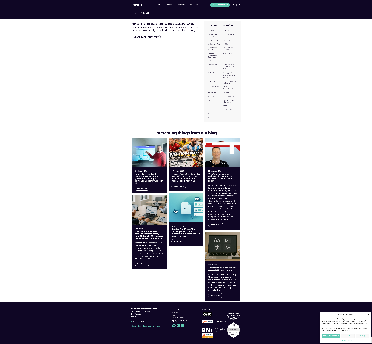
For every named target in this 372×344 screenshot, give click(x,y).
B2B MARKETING (229, 34)
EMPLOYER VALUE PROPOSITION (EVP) (230, 66)
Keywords (211, 81)
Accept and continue (331, 336)
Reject (347, 336)
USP (224, 114)
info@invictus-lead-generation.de (145, 326)
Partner (175, 312)
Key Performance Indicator (229, 82)
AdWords (211, 30)
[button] (368, 314)
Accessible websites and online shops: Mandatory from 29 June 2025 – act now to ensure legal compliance (149, 235)
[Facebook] (174, 325)
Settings (362, 336)
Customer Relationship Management (212, 55)
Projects (181, 5)
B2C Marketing (213, 40)
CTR (209, 61)
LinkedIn (226, 92)
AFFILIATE (227, 30)
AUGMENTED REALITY (212, 35)
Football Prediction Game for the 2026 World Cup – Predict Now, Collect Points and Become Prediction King (186, 177)
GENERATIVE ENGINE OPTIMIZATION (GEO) (229, 74)
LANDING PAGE (213, 87)
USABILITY (211, 114)
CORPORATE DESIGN (212, 49)
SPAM (210, 110)
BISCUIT (226, 44)
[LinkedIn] (178, 325)
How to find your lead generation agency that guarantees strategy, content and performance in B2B (149, 179)
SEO (209, 106)
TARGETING (227, 110)
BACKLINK (227, 40)
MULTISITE (212, 96)
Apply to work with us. (181, 320)
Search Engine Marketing (228, 101)
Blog (190, 5)
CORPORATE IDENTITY (228, 49)
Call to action (228, 53)
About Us (158, 5)
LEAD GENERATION (228, 88)
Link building (212, 92)
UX (209, 117)
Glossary (176, 309)
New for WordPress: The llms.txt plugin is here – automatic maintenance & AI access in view (186, 232)
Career (198, 5)
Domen (226, 61)
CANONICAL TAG (214, 44)
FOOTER (211, 72)
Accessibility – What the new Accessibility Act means (222, 268)
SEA (209, 100)
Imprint (350, 340)
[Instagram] (182, 325)
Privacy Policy (343, 340)
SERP (225, 106)
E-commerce (212, 65)
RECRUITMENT (229, 96)
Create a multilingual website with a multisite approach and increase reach (220, 177)
